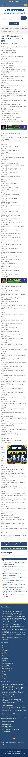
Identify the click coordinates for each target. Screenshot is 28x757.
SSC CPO (5, 676)
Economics (5, 658)
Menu (16, 23)
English (4, 660)
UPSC (4, 678)
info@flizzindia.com (14, 1)
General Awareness (16, 535)
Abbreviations (6, 653)
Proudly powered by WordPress (11, 753)
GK (7, 537)
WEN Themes (15, 755)
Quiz (4, 649)
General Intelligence (8, 663)
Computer (5, 657)
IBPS (4, 671)
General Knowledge (8, 668)
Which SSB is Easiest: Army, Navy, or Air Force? (14, 632)
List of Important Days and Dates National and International (14, 544)
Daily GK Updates (7, 535)
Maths (4, 652)
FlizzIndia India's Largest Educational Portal (12, 28)
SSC (4, 647)
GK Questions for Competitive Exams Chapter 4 (15, 710)
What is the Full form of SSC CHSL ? (12, 699)
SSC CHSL (5, 675)
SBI (4, 673)
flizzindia (16, 43)
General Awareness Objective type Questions (14, 691)
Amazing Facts (6, 666)
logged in (10, 555)
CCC (4, 655)
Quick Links (5, 5)
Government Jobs (7, 670)
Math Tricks (6, 665)
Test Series (5, 650)
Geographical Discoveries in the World (14, 548)
